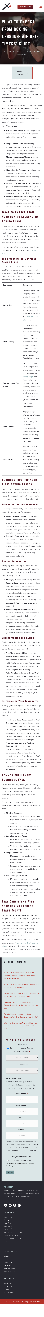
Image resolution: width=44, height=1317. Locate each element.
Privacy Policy (9, 1293)
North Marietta (9, 1269)
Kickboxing (8, 1217)
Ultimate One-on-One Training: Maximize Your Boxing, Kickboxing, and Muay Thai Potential (20, 1026)
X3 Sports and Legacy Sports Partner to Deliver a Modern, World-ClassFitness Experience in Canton (20, 975)
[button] (6, 1205)
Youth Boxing (9, 1241)
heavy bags (28, 376)
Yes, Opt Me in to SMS (22, 1160)
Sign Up (10, 1172)
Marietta (7, 1265)
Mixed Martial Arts (11, 1235)
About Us (7, 1283)
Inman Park (8, 1262)
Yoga (5, 1244)
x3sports (20, 51)
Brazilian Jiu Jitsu (10, 1226)
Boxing (28, 51)
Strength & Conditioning (13, 1232)
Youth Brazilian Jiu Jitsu (12, 1238)
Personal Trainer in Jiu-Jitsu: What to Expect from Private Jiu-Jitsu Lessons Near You (21, 1005)
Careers (7, 1289)
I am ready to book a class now (22, 1048)
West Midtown (9, 1272)
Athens (6, 1256)
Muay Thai (7, 1223)
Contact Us (8, 1286)
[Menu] (40, 7)
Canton (6, 1259)
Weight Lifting (9, 1229)
